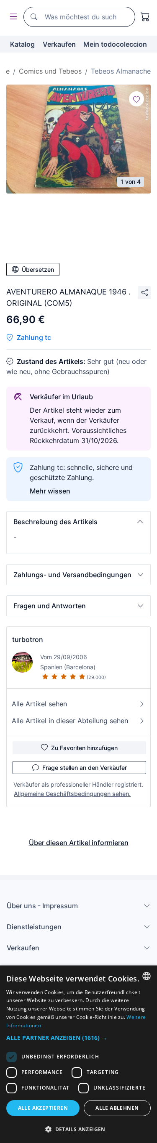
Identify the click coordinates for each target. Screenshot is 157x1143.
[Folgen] (136, 98)
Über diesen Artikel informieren (79, 842)
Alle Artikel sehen (39, 704)
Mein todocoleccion (115, 44)
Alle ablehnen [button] (117, 1107)
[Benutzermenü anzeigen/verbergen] (11, 17)
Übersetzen (38, 269)
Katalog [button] (22, 44)
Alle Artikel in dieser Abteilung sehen (70, 720)
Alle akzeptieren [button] (43, 1107)
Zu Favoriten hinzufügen (84, 747)
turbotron (27, 639)
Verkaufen (59, 44)
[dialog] (78, 1054)
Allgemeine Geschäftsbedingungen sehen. (72, 793)
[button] (78, 522)
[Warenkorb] (145, 16)
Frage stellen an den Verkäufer (84, 767)
